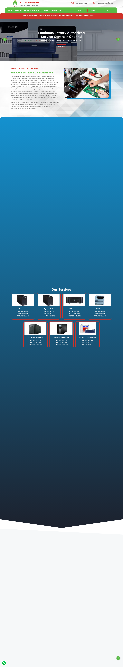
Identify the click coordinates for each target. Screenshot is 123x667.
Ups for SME (48, 309)
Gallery (47, 10)
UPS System (100, 309)
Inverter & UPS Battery (87, 338)
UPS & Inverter (74, 309)
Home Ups (23, 309)
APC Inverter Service (35, 337)
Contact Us (56, 10)
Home (9, 10)
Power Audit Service (61, 337)
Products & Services (32, 10)
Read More (61, 50)
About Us (18, 10)
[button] (5, 39)
